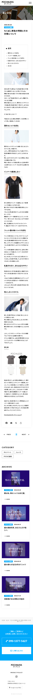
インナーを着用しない (14, 55)
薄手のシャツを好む (13, 53)
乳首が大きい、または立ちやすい (17, 61)
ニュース (18, 452)
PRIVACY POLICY (17, 672)
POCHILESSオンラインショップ (13, 415)
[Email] (11, 423)
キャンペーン (7, 452)
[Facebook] (6, 423)
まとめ (9, 66)
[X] (16, 423)
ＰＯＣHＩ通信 (8, 27)
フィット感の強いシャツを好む (16, 58)
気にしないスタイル (13, 63)
